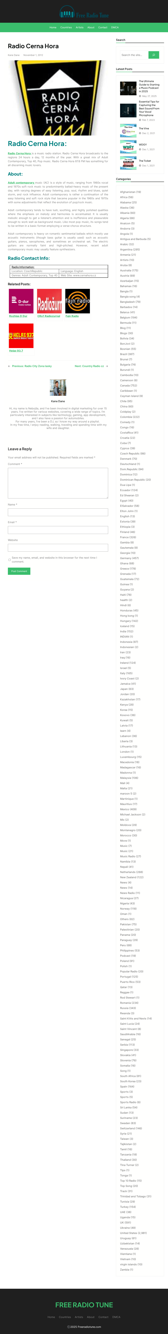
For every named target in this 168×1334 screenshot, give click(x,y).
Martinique (127, 798)
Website (13, 540)
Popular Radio (128, 971)
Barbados (126, 307)
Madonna (126, 772)
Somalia (125, 1065)
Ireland (124, 662)
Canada (125, 385)
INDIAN (124, 636)
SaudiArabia (127, 1034)
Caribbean (126, 390)
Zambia (124, 1269)
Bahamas (126, 286)
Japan (124, 689)
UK (122, 1222)
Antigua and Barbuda (133, 239)
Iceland (124, 626)
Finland (124, 532)
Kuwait (124, 720)
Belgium (125, 317)
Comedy (125, 422)
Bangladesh (127, 301)
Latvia (124, 725)
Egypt (123, 500)
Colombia (126, 417)
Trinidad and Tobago (133, 1196)
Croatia (124, 437)
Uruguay (125, 1238)
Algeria (124, 218)
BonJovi (125, 343)
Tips (123, 1170)
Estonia (125, 521)
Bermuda (125, 322)
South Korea (128, 1081)
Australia (125, 270)
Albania (124, 212)
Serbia (124, 1044)
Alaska (124, 207)
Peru (123, 945)
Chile (123, 401)
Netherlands (128, 872)
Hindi (123, 605)
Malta (123, 788)
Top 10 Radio (128, 1180)
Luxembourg (128, 757)
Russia (124, 1008)
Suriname (126, 1118)
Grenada (125, 573)
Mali (122, 783)
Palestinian (127, 929)
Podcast (125, 955)
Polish (124, 966)
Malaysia (125, 777)
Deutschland (128, 464)
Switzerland (127, 1128)
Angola (124, 233)
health (124, 600)
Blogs (123, 333)
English (124, 516)
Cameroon (126, 380)
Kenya (124, 704)
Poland (124, 961)
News (123, 882)
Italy (122, 673)
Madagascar (128, 767)
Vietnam (125, 1259)
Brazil (123, 354)
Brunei (124, 359)
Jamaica (125, 683)
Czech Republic (130, 453)
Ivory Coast (127, 678)
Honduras (126, 610)
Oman (123, 913)
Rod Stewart (128, 997)
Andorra (125, 228)
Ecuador (125, 490)
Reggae (124, 992)
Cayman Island (129, 396)
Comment (15, 464)
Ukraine (125, 1227)
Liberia (124, 741)
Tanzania (125, 1154)
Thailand (125, 1159)
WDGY (143, 144)
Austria (124, 275)
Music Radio (127, 856)
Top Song (126, 1186)
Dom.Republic (129, 469)
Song (123, 1070)
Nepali (124, 866)
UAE (123, 1212)
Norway (125, 908)
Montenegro (128, 830)
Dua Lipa (125, 485)
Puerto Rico (127, 981)
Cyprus (124, 448)
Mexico (124, 809)
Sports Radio (128, 1102)
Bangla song (128, 296)
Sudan (124, 1112)
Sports (124, 1091)
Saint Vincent (128, 1029)
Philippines (127, 950)
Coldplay (125, 411)
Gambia (125, 542)
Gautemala (127, 547)
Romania (125, 1002)
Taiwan (124, 1138)
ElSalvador (126, 505)
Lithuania (126, 746)
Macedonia (127, 762)
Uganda (125, 1217)
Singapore (126, 1050)
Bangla (124, 291)
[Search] (153, 55)
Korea (123, 709)
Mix (122, 819)
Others (124, 919)
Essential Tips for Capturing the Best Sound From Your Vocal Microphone (149, 108)
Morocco (125, 835)
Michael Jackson (130, 814)
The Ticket (145, 160)
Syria (123, 1133)
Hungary (125, 621)
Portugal (125, 976)
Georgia (125, 553)
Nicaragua (126, 898)
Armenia (125, 254)
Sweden (125, 1123)
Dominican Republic (132, 479)
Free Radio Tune (84, 1304)
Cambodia (126, 375)
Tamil (123, 1149)
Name (12, 504)
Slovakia (125, 1055)
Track (123, 1191)
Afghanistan (128, 192)
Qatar (123, 987)
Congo (124, 427)
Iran (122, 652)
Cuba (123, 443)
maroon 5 (126, 793)
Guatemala (127, 579)
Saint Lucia (127, 1023)
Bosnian (125, 349)
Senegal (125, 1039)
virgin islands (128, 1264)
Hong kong (127, 615)
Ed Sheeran (127, 495)
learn (123, 730)
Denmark (125, 458)
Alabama (125, 202)
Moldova (125, 825)
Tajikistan (126, 1144)
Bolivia (124, 338)
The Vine (144, 128)
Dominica (126, 474)
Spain (123, 1086)
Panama (125, 934)
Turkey (124, 1206)
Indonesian (127, 647)
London (125, 751)
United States (128, 1233)
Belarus (124, 312)
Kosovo (125, 715)
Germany (125, 558)
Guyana (125, 589)
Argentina (126, 249)
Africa (123, 197)
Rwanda (125, 1013)
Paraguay (126, 940)
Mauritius (126, 804)
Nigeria (124, 903)
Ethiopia (125, 526)
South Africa (128, 1076)
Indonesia (126, 641)
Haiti (123, 594)
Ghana (124, 563)
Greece (124, 568)
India (123, 631)
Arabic (124, 244)
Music (124, 845)
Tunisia (124, 1201)
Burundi (125, 369)
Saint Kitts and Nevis (133, 1018)
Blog (123, 328)
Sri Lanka (126, 1107)
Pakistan (125, 924)
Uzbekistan (127, 1243)
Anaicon (125, 223)
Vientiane (126, 1254)
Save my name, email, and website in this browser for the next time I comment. (54, 559)
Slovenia (125, 1060)
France (124, 537)
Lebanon (125, 736)
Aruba (124, 265)
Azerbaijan (126, 280)
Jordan (124, 694)
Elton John (127, 511)
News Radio (127, 893)
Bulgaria (125, 364)
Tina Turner (127, 1165)
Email (12, 522)
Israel (123, 668)
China (123, 406)
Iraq (122, 657)
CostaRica (126, 432)
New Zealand (128, 877)
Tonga (124, 1175)
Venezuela (126, 1248)
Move (123, 840)
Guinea (124, 584)
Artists (124, 260)
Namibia (125, 861)
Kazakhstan (127, 699)
